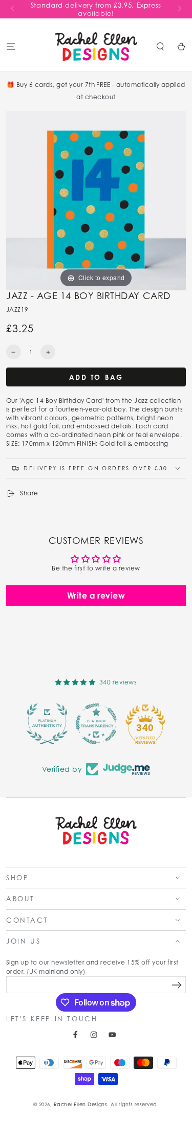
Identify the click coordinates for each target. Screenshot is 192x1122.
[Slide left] (13, 9)
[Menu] (11, 46)
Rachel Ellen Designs (81, 1104)
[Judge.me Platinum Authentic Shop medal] (47, 723)
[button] (160, 46)
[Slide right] (179, 9)
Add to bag (96, 377)
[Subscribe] (177, 985)
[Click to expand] (96, 199)
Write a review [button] (96, 595)
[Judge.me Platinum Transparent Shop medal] (96, 723)
